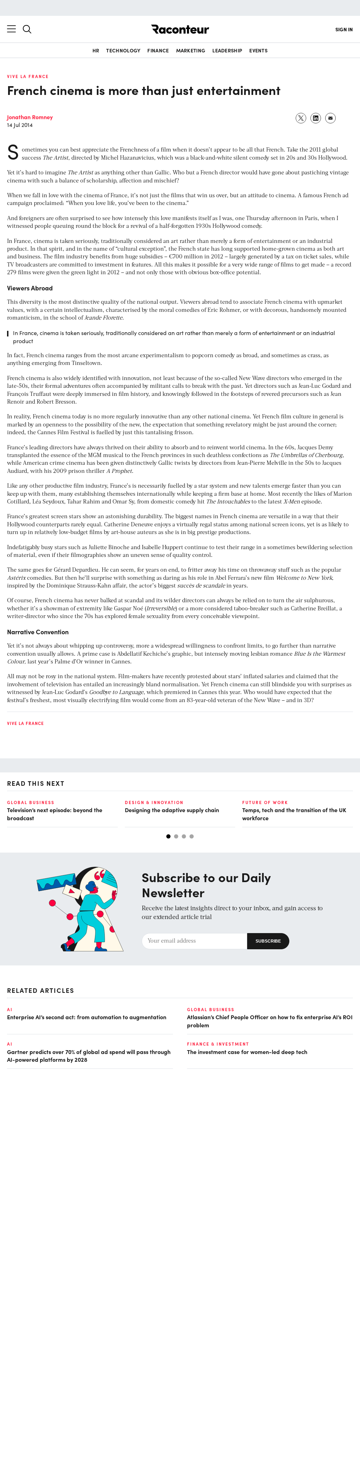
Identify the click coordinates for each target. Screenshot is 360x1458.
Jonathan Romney (30, 117)
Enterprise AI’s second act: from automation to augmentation (86, 1017)
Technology (123, 50)
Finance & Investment (218, 1044)
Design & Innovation (154, 802)
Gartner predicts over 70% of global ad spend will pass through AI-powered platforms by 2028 (89, 1055)
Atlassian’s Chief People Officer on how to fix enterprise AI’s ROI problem (270, 1020)
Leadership (227, 50)
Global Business (30, 802)
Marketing (191, 50)
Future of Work (265, 802)
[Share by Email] (330, 118)
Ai (10, 1009)
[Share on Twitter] (301, 118)
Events (258, 50)
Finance (158, 50)
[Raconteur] (180, 29)
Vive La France (28, 76)
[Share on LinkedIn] (316, 118)
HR (95, 50)
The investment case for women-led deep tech (247, 1051)
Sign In (344, 29)
